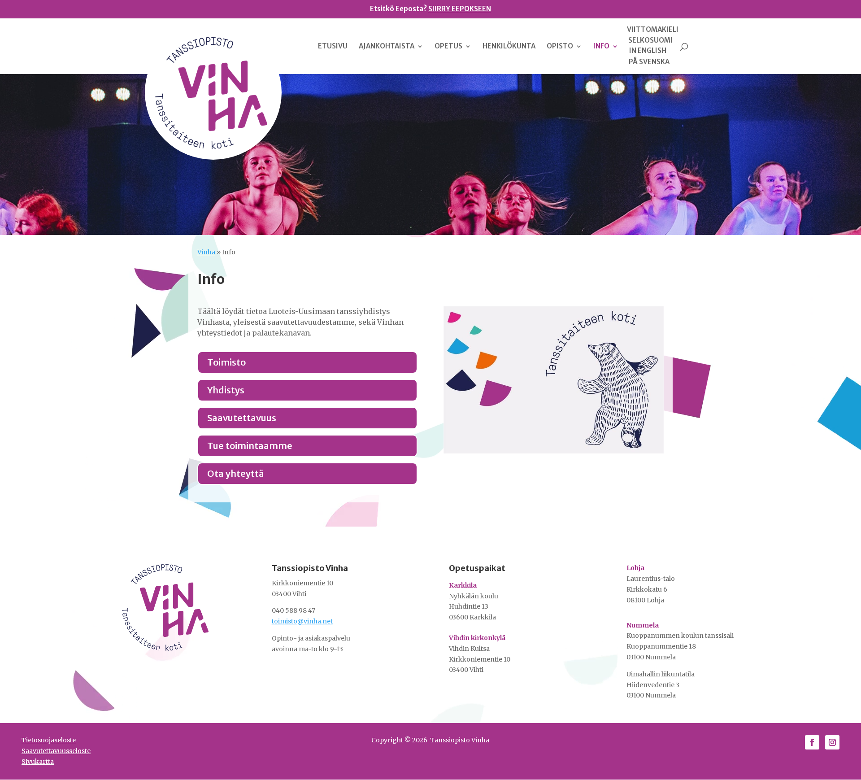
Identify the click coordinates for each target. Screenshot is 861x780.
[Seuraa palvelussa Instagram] (832, 742)
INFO (601, 46)
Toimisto (226, 362)
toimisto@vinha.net (302, 621)
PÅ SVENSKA (649, 62)
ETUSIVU (333, 46)
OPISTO (560, 46)
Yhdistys (225, 390)
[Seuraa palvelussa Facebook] (812, 742)
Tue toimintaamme (249, 445)
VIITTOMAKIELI (652, 29)
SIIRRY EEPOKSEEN (459, 8)
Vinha (206, 252)
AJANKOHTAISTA (386, 46)
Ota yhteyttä (235, 473)
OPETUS (448, 46)
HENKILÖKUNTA (509, 46)
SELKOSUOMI (650, 40)
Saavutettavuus (241, 417)
